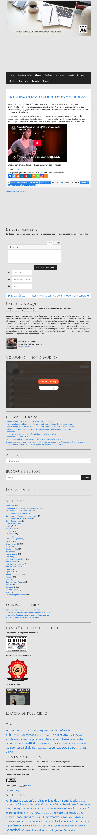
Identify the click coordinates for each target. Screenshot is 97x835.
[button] (10, 246)
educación (60, 735)
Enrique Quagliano (59, 182)
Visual (50, 243)
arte (26, 731)
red (82, 743)
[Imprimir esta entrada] (7, 191)
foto (18, 740)
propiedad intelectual (69, 743)
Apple (22, 731)
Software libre (12, 590)
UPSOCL (16, 169)
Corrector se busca (13, 521)
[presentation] (10, 247)
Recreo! (9, 584)
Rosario (45, 748)
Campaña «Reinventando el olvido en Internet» (25, 610)
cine (72, 731)
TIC (80, 748)
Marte (73, 740)
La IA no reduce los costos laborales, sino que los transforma (30, 421)
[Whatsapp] (38, 176)
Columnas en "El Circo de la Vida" (19, 511)
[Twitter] (14, 176)
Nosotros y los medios (43, 743)
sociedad (68, 747)
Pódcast (80, 75)
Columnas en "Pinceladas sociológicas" (21, 516)
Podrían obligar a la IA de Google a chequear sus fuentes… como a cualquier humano (40, 427)
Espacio (70, 75)
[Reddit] (18, 176)
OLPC (8, 569)
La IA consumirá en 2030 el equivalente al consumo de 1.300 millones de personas (38, 429)
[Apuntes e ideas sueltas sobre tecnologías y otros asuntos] (48, 19)
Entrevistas (23, 81)
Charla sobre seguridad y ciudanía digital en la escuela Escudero (31, 434)
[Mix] (34, 176)
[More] (46, 176)
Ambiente (60, 75)
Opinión (9, 572)
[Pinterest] (26, 176)
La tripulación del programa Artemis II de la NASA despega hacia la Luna (34, 439)
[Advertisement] (48, 54)
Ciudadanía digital (25, 75)
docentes (39, 735)
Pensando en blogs (13, 574)
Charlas (38, 75)
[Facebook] (10, 176)
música (26, 743)
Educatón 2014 (19, 295)
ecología (49, 735)
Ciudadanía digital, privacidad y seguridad (22, 508)
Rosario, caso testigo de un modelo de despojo (59, 295)
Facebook (11, 739)
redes (86, 743)
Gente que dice (12, 549)
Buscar (86, 477)
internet (65, 739)
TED (7, 592)
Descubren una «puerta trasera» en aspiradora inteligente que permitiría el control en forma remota (46, 442)
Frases (8, 546)
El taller (9, 531)
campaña (43, 730)
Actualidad (13, 730)
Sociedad (9, 587)
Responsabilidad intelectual (17, 437)
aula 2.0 (31, 730)
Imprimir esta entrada (17, 191)
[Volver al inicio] (12, 791)
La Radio (9, 557)
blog (36, 731)
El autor (46, 81)
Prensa (9, 579)
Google (31, 739)
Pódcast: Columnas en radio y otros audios (23, 617)
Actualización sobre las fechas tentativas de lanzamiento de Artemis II (34, 444)
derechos (28, 734)
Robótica (48, 75)
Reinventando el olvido (20, 747)
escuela (71, 735)
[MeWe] (30, 176)
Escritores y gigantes (14, 539)
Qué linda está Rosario (15, 582)
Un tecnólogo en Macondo (16, 595)
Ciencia (66, 730)
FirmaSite (14, 834)
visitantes (29, 786)
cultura (11, 735)
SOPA (77, 748)
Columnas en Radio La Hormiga (18, 518)
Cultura (9, 526)
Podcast (9, 577)
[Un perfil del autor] (24, 346)
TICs (84, 747)
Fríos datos (10, 432)
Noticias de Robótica (14, 564)
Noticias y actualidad (14, 567)
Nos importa (11, 562)
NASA (32, 743)
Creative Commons (14, 523)
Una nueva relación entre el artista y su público (47, 97)
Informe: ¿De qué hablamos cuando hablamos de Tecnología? (30, 612)
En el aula (10, 534)
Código (57, 243)
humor (39, 739)
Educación (10, 529)
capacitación (54, 730)
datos (19, 735)
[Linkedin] (22, 176)
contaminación (78, 731)
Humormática (11, 554)
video (9, 752)
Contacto (35, 81)
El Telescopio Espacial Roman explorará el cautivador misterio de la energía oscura (39, 424)
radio (79, 743)
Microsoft (20, 743)
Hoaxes (9, 551)
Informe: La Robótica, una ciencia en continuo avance (27, 615)
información (51, 739)
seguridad (55, 747)
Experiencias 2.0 (12, 544)
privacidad (56, 743)
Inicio (12, 75)
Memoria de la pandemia (16, 559)
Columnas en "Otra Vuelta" (17, 513)
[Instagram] (42, 176)
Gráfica (12, 81)
